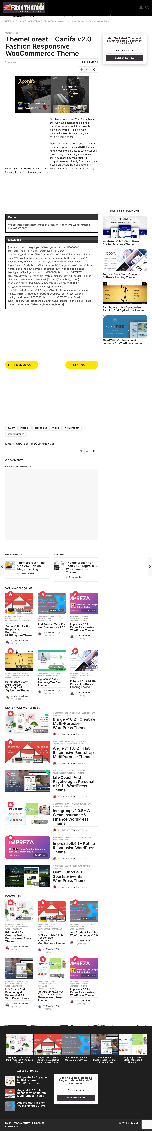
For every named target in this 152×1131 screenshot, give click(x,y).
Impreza (85, 616)
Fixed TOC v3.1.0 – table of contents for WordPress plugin (122, 342)
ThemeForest (72, 428)
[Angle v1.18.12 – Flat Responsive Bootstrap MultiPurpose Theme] (19, 603)
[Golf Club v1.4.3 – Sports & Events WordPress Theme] (27, 876)
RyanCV (41, 675)
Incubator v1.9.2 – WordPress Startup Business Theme (121, 243)
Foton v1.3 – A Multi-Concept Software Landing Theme (83, 684)
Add (59, 616)
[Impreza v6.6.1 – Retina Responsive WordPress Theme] (84, 603)
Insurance (57, 806)
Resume (56, 673)
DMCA (8, 1123)
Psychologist (59, 773)
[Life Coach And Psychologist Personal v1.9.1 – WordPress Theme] (27, 781)
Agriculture (22, 673)
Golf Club (77, 866)
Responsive (41, 428)
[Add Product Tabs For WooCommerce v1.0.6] (52, 603)
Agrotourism (11, 675)
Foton (85, 673)
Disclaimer (38, 1123)
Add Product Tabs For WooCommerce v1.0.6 (51, 626)
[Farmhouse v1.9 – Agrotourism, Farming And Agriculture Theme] (19, 660)
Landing (73, 675)
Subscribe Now (124, 57)
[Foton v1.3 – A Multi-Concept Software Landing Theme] (84, 660)
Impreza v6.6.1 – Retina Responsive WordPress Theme (82, 627)
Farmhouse (24, 675)
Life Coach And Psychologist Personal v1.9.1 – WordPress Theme (73, 783)
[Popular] (11, 594)
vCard (56, 675)
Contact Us (11, 1126)
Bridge (68, 713)
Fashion (24, 428)
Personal (81, 771)
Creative (76, 713)
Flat (19, 619)
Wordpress (13, 33)
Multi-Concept (85, 675)
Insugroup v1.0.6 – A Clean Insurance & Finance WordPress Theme (71, 817)
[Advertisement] (27, 140)
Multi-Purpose (88, 713)
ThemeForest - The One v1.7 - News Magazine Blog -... (31, 566)
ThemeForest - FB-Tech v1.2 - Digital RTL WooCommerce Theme (82, 567)
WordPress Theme (78, 621)
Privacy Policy (22, 1123)
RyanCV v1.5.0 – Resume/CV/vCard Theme (50, 682)
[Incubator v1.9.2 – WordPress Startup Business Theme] (125, 227)
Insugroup (85, 804)
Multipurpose (11, 621)
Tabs (49, 619)
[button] (141, 7)
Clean (67, 804)
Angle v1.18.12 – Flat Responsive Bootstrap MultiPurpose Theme (18, 631)
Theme (55, 428)
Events (68, 866)
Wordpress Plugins (47, 616)
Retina (85, 619)
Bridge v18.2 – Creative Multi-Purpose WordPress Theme (74, 723)
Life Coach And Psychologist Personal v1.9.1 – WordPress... (104, 1059)
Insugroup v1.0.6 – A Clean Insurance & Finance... (133, 1059)
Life (74, 771)
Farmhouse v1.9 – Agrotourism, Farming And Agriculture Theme (17, 686)
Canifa (11, 428)
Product (42, 619)
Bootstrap (10, 619)
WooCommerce (16, 434)
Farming (9, 678)
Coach (68, 771)
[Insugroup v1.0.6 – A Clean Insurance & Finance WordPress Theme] (27, 814)
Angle (20, 616)
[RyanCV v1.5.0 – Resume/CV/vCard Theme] (52, 660)
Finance (75, 804)
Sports (86, 866)
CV (51, 673)
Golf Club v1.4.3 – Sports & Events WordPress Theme (70, 876)
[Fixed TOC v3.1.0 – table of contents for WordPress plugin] (125, 326)
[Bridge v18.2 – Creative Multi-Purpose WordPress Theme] (27, 723)
